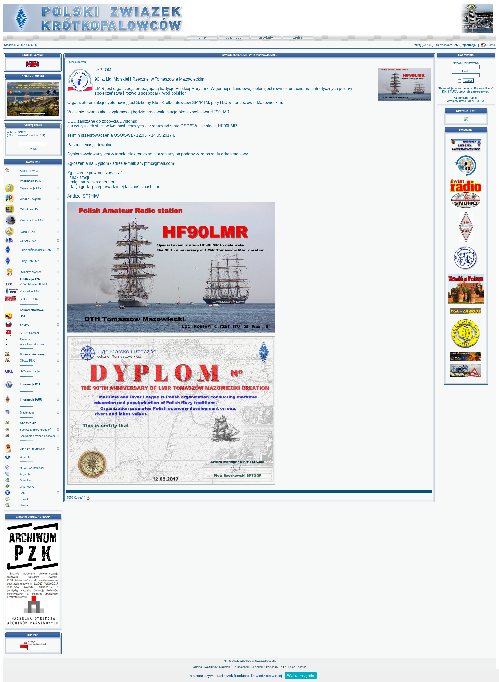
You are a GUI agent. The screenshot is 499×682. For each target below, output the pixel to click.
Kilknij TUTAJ (450, 91)
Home (491, 45)
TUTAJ (479, 100)
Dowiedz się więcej (266, 675)
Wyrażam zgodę (300, 675)
